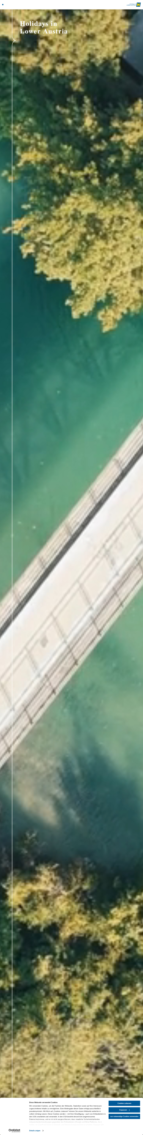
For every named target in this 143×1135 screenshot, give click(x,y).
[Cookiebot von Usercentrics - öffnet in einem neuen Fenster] (14, 1130)
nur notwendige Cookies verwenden (124, 1116)
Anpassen (123, 1110)
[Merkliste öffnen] (10, 4)
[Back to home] (134, 5)
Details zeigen (34, 1131)
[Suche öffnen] (13, 4)
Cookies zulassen (124, 1103)
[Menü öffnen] (2, 4)
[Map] (7, 4)
